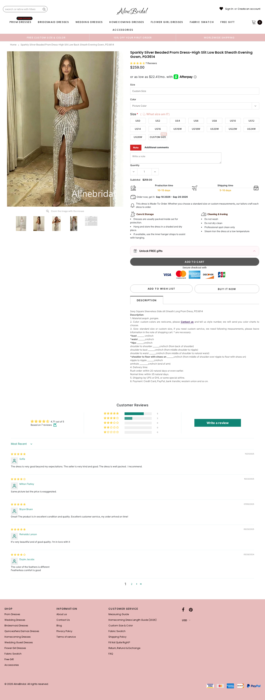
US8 (214, 120)
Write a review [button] (218, 423)
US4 (177, 120)
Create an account (249, 8)
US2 (157, 120)
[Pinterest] (191, 610)
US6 (196, 120)
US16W (177, 128)
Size (132, 84)
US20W (214, 128)
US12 (251, 120)
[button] (137, 63)
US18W (196, 128)
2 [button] (131, 583)
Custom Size (158, 137)
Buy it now (227, 289)
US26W (138, 137)
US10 (233, 120)
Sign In (229, 8)
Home (13, 44)
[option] (46, 37)
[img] (18, 454)
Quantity (134, 165)
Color (133, 99)
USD (184, 620)
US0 (137, 120)
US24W (251, 128)
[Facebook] (183, 610)
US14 (138, 128)
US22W (233, 128)
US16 (158, 128)
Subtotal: (135, 179)
